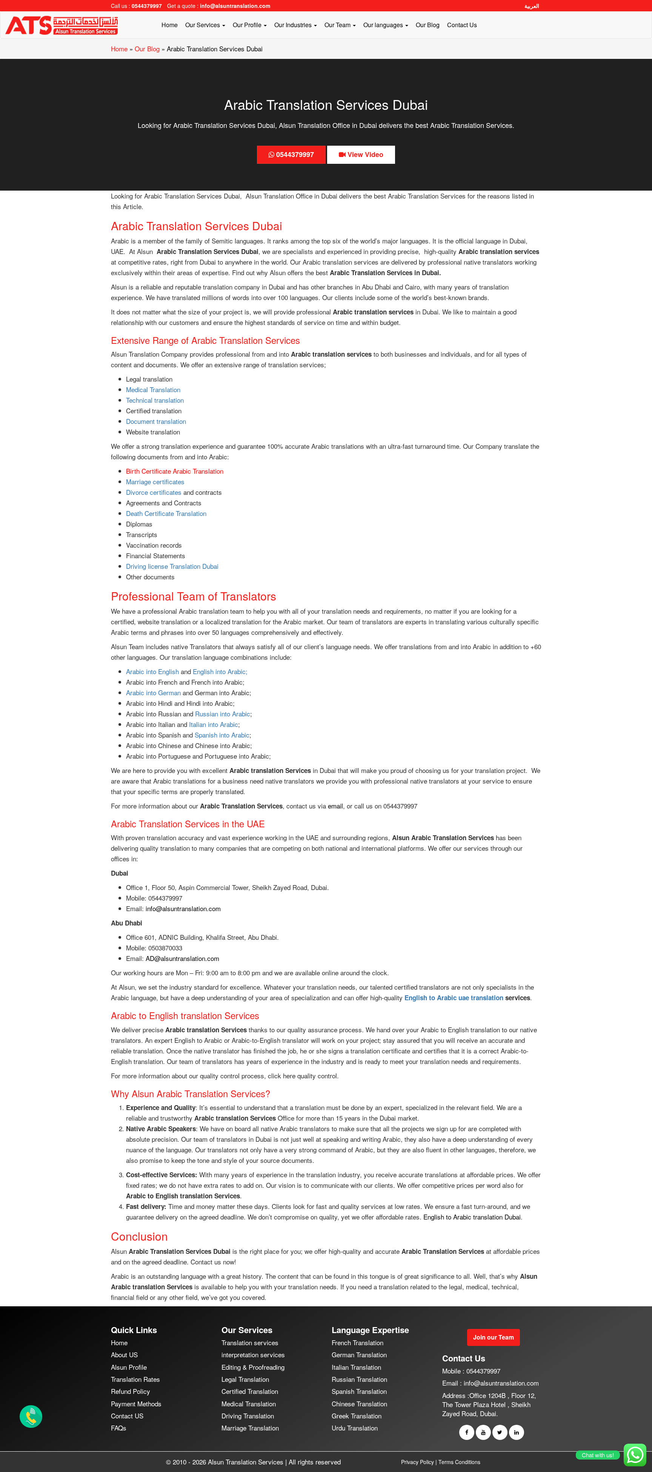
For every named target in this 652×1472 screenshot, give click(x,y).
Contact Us (462, 24)
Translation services (249, 1342)
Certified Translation (249, 1391)
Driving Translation (247, 1415)
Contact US (127, 1415)
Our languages (383, 24)
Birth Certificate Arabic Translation (174, 471)
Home (169, 24)
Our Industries (293, 24)
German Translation (359, 1355)
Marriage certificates (155, 481)
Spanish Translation (359, 1391)
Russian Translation (359, 1379)
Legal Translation (245, 1379)
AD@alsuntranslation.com (182, 958)
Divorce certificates (153, 492)
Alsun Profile (129, 1367)
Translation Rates (135, 1379)
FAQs (118, 1427)
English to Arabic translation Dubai (472, 1216)
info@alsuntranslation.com (235, 5)
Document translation (156, 421)
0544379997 (147, 5)
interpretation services (253, 1355)
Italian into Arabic (212, 724)
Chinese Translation (359, 1403)
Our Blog (428, 24)
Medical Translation (153, 389)
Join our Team (493, 1337)
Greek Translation (356, 1415)
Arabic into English (153, 671)
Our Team (338, 24)
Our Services (203, 24)
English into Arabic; (220, 671)
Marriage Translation (250, 1427)
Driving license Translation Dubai (172, 566)
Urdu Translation (355, 1427)
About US (124, 1355)
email (335, 805)
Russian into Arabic (222, 713)
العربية (531, 5)
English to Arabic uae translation (453, 997)
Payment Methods (136, 1403)
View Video (364, 154)
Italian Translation (356, 1367)
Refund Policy (130, 1391)
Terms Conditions (459, 1462)
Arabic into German (153, 692)
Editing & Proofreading (252, 1367)
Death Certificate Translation (166, 513)
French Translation (357, 1342)
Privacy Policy (417, 1462)
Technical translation (155, 400)
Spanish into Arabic (222, 734)
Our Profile (248, 24)
